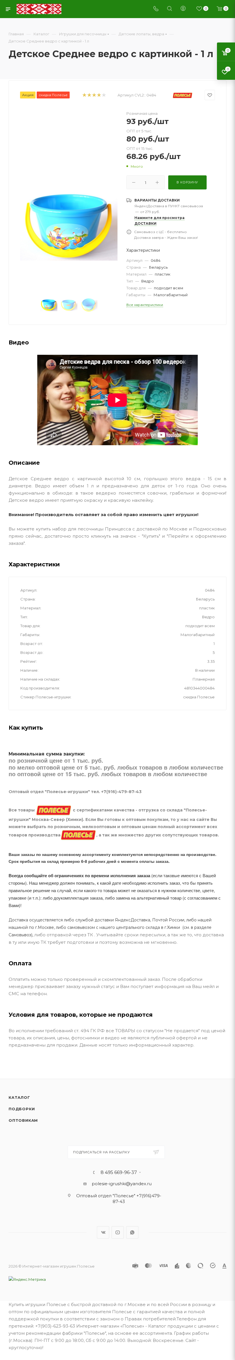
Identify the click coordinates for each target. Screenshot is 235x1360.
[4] (98, 95)
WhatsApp (132, 1232)
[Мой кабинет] (183, 9)
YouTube (117, 1232)
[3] (93, 95)
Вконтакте (103, 1232)
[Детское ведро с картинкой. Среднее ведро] (68, 225)
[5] (103, 95)
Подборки (22, 1109)
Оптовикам (23, 1120)
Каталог (19, 1097)
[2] (89, 95)
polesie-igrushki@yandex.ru (122, 1183)
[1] (84, 95)
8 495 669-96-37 (119, 1172)
